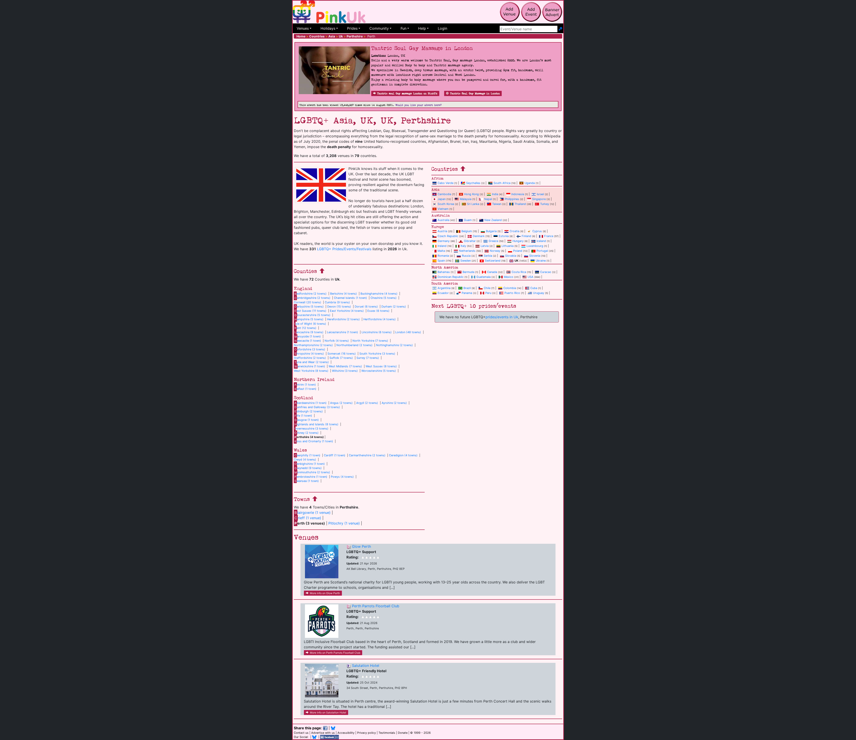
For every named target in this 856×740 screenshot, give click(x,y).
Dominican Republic (451, 277)
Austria (442, 231)
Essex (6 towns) (378, 310)
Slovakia (510, 255)
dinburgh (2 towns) (308, 411)
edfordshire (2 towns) (310, 293)
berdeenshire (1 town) (310, 403)
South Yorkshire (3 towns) (377, 353)
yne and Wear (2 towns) (311, 362)
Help (422, 28)
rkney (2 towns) (306, 432)
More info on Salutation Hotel (328, 712)
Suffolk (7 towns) (341, 358)
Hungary (518, 241)
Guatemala (483, 277)
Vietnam (443, 209)
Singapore (539, 199)
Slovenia (534, 255)
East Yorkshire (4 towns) (347, 310)
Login (442, 28)
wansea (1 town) (306, 481)
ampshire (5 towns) (308, 319)
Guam (468, 220)
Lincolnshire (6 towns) (377, 332)
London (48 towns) (408, 332)
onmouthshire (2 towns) (312, 472)
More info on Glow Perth (325, 593)
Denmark (479, 236)
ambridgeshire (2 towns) (312, 298)
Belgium (466, 231)
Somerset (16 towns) (341, 353)
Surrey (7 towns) (367, 358)
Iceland (541, 241)
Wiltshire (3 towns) (345, 370)
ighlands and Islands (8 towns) (316, 424)
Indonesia (517, 194)
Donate (402, 732)
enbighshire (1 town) (309, 463)
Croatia (514, 231)
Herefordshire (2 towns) (343, 319)
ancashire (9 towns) (308, 332)
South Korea (446, 204)
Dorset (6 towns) (366, 306)
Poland (517, 250)
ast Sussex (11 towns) (310, 310)
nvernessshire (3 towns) (311, 428)
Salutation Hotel (365, 665)
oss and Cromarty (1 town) (313, 441)
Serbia (488, 255)
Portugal (542, 250)
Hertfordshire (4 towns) (379, 319)
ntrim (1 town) (305, 384)
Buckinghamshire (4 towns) (378, 293)
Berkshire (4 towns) (343, 293)
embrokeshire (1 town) (310, 476)
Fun (403, 28)
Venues (303, 28)
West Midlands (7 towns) (345, 366)
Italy (463, 246)
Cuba (533, 288)
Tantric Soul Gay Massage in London (475, 93)
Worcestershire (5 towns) (378, 370)
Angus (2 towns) (341, 403)
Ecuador (443, 293)
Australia (443, 220)
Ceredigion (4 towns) (403, 455)
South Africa (502, 183)
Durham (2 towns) (393, 306)
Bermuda (468, 272)
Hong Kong (471, 194)
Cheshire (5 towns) (383, 298)
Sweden (465, 260)
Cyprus (537, 231)
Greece (493, 241)
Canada (492, 272)
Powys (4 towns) (342, 476)
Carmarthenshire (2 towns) (367, 455)
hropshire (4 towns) (309, 353)
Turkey (544, 204)
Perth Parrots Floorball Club (375, 606)
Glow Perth (361, 546)
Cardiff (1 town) (334, 455)
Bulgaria (491, 231)
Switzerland (492, 260)
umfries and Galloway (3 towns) (317, 407)
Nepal (488, 199)
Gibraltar (470, 241)
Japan (442, 199)
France (548, 236)
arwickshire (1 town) (309, 366)
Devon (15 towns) (339, 306)
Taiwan (496, 204)
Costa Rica (519, 272)
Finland (526, 236)
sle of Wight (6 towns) (310, 323)
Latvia (485, 246)
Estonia (504, 236)
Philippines (512, 199)
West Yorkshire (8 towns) (311, 370)
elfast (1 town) (305, 389)
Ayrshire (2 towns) (394, 403)
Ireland (442, 246)
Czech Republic (448, 236)
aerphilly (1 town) (307, 455)
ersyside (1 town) (307, 336)
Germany (444, 241)
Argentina (444, 288)
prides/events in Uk (502, 317)
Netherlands (467, 250)
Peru (488, 293)
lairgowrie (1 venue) (312, 512)
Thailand (520, 204)
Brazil (467, 288)
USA (530, 277)
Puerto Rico (512, 293)
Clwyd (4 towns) (305, 459)
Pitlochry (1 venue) (344, 523)
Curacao (545, 272)
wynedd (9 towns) (308, 468)
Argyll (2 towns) (367, 403)
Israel (540, 194)
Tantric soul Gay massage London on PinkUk (407, 93)
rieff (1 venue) (307, 518)
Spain (441, 260)
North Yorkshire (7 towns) (370, 340)
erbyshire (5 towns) (309, 306)
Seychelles (473, 183)
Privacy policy (366, 732)
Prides (352, 28)
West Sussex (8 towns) (381, 366)
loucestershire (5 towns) (312, 315)
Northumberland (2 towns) (354, 345)
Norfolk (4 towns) (337, 340)
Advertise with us (323, 732)
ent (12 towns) (305, 328)
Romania (443, 255)
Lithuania (508, 246)
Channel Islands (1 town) (350, 298)
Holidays (328, 28)
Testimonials (387, 732)
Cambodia (444, 194)
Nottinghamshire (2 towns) (394, 345)
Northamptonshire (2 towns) (313, 345)
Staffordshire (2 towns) (310, 358)
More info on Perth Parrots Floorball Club (335, 652)
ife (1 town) (303, 415)
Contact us (301, 732)
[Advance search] (560, 29)
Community (379, 28)
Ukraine (541, 260)
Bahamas (444, 272)
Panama (467, 293)
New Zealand (493, 220)
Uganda (530, 183)
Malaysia (465, 199)
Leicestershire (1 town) (342, 332)
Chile (487, 288)
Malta (441, 250)
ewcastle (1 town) (307, 340)
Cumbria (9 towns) (337, 302)
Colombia (509, 288)
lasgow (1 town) (306, 420)
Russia (466, 255)
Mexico (508, 277)
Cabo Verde (445, 183)
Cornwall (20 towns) (307, 302)
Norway (495, 250)
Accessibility (345, 732)
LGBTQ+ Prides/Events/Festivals (344, 249)
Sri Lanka (473, 204)
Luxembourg (535, 246)
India (495, 194)
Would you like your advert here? (418, 105)
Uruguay (538, 293)
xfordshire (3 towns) (309, 349)
